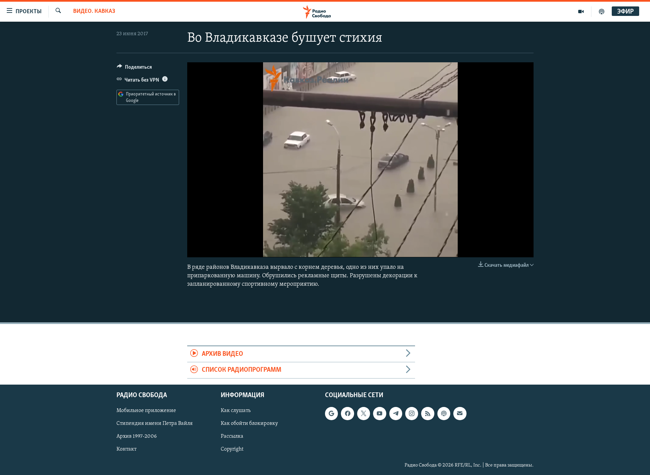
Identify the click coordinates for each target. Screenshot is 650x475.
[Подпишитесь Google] (331, 413)
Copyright (232, 449)
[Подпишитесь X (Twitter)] (363, 413)
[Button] (134, 68)
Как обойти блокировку (249, 423)
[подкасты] (601, 11)
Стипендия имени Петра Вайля (154, 423)
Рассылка (232, 436)
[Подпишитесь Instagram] (411, 413)
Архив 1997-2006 (136, 436)
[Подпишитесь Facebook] (347, 413)
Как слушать (236, 410)
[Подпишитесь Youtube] (379, 413)
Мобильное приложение (146, 410)
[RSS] (427, 413)
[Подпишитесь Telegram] (395, 413)
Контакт (126, 449)
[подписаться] (459, 413)
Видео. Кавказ (94, 11)
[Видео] (581, 11)
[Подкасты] (443, 413)
